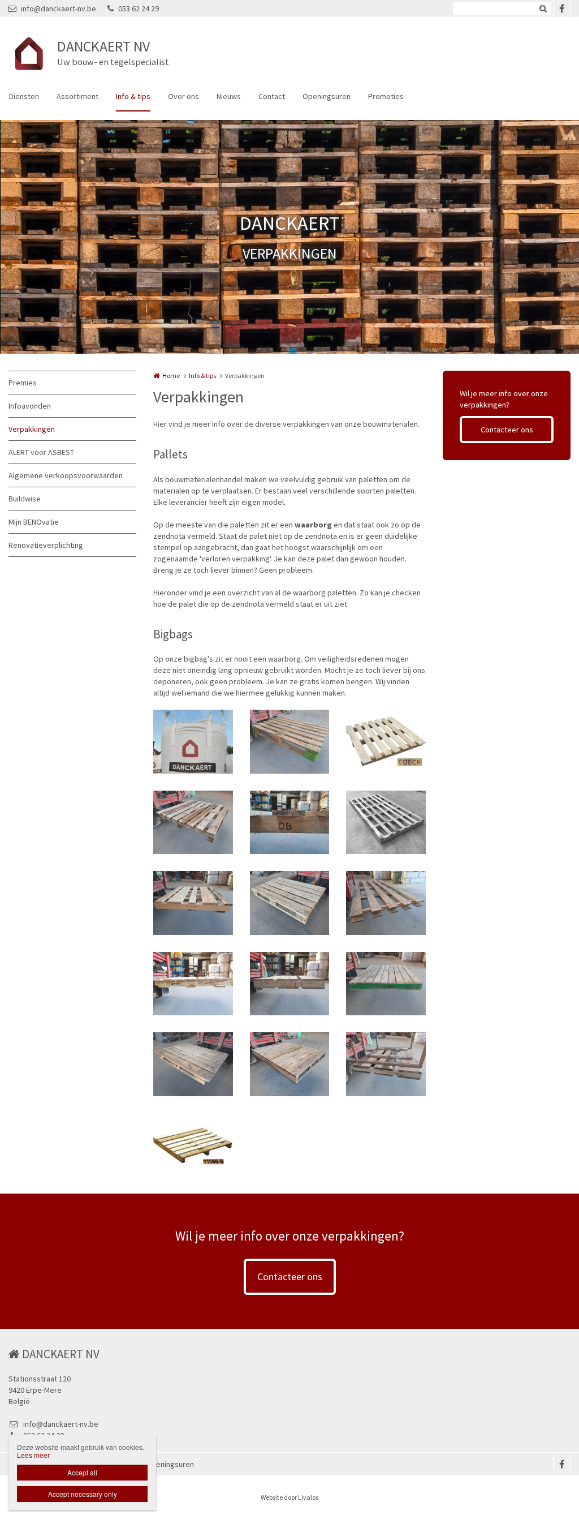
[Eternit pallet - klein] (193, 903)
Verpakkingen (31, 429)
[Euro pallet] (290, 903)
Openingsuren (327, 96)
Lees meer (33, 1455)
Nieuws (229, 96)
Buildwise (24, 499)
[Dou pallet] (193, 823)
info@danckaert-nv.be (58, 8)
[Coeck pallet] (386, 742)
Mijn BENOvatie (33, 522)
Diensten (24, 96)
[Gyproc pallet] (386, 903)
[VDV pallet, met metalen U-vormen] (386, 1064)
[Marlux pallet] (290, 1064)
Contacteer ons (507, 429)
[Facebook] (561, 8)
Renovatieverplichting (45, 545)
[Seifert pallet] (386, 984)
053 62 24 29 (138, 8)
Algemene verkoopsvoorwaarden (65, 475)
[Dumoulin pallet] (290, 823)
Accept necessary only (82, 1494)
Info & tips (133, 96)
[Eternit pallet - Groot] (386, 823)
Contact (271, 96)
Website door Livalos (289, 1497)
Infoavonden (29, 406)
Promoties (386, 96)
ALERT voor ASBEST (41, 452)
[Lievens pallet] (290, 984)
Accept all (82, 1472)
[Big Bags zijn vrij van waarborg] (193, 742)
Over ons (183, 96)
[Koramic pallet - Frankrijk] (193, 1064)
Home (171, 375)
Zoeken (542, 8)
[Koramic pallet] (193, 984)
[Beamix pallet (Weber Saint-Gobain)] (290, 742)
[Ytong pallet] (193, 1145)
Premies (22, 382)
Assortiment (77, 96)
